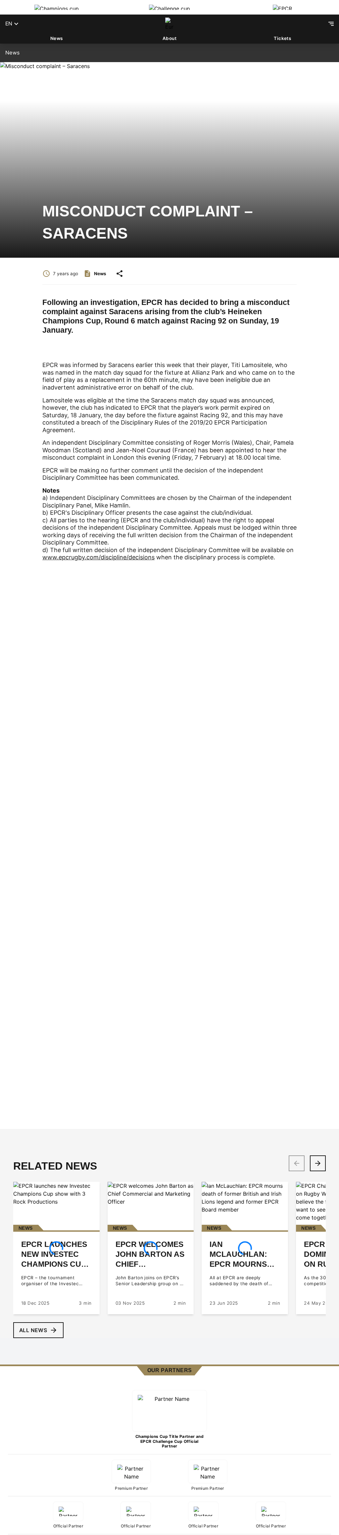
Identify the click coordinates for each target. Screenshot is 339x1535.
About (169, 38)
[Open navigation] (331, 24)
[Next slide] (318, 1163)
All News (33, 1330)
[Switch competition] (56, 7)
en (8, 23)
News (56, 38)
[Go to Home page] (169, 24)
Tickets (282, 38)
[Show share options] (119, 273)
